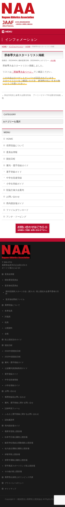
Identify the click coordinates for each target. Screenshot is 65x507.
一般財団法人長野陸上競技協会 (29, 499)
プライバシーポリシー (14, 483)
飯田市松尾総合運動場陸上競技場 (19, 443)
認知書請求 (9, 420)
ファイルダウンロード (17, 210)
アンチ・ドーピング (16, 216)
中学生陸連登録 (14, 178)
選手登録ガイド (14, 172)
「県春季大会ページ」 (23, 72)
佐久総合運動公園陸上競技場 (17, 448)
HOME (9, 139)
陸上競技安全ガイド (13, 340)
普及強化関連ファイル (15, 299)
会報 (7, 334)
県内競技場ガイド (15, 203)
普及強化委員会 (11, 285)
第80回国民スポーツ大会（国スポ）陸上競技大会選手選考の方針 (32, 292)
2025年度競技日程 (13, 357)
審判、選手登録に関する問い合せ (19, 403)
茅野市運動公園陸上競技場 (16, 460)
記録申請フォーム (12, 408)
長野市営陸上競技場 (13, 431)
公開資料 (8, 328)
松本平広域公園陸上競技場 (16, 437)
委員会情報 (11, 152)
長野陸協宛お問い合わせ (15, 397)
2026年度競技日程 (13, 351)
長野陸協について (15, 145)
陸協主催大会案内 (15, 190)
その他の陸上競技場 (13, 471)
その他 (53, 60)
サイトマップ (10, 489)
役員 (7, 322)
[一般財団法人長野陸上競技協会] (18, 15)
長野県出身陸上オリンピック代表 (19, 477)
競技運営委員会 (11, 280)
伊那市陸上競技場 (12, 454)
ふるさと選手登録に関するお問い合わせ (22, 414)
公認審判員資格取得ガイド (16, 368)
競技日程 (10, 159)
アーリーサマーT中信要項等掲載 (48, 95)
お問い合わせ (13, 196)
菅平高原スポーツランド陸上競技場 (20, 466)
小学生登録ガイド (15, 183)
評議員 (7, 317)
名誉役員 (8, 311)
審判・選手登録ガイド (17, 165)
